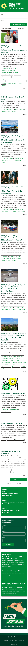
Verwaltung (21, 211)
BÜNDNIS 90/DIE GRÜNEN (15, 5)
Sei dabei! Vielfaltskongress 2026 (11, 571)
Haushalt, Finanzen (6, 72)
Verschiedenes (21, 309)
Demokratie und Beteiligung (8, 70)
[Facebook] (8, 637)
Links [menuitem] (18, 636)
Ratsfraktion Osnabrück (8, 19)
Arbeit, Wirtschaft (6, 68)
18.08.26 (4, 508)
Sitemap (11, 640)
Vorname (4, 525)
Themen (3, 20)
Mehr (24, 88)
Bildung (14, 356)
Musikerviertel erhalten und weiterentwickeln (10, 494)
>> (20, 483)
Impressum (21, 640)
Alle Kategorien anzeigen (18, 24)
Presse (3, 81)
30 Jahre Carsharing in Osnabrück (12, 240)
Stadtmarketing (16, 366)
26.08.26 (4, 492)
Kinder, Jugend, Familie (7, 74)
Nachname (5, 531)
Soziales (4, 83)
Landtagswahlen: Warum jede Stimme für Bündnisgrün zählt (14, 584)
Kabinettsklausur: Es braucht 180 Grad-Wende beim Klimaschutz (13, 557)
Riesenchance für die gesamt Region (13, 393)
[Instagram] (11, 637)
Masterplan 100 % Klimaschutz (11, 423)
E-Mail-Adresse (6, 537)
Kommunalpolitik (6, 77)
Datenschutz (14, 644)
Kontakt (6, 640)
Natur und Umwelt (19, 79)
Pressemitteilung (11, 81)
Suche (15, 640)
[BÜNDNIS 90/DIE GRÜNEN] (4, 6)
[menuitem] (6, 640)
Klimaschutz (18, 74)
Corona (14, 68)
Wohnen (4, 85)
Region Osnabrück (21, 81)
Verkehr (20, 83)
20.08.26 (4, 500)
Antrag (3, 109)
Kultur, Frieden (15, 77)
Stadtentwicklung (12, 83)
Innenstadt (15, 72)
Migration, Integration (7, 79)
